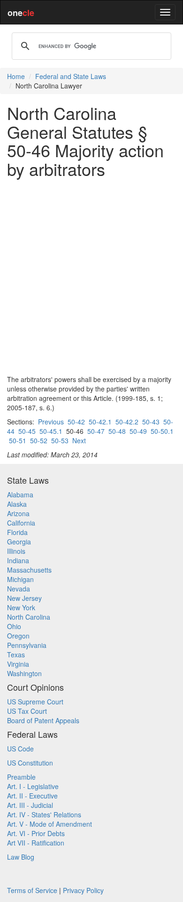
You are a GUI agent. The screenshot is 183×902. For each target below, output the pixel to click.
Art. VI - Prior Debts (36, 833)
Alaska (17, 504)
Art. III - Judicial (30, 805)
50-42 (76, 421)
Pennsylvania (26, 645)
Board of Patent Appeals (43, 720)
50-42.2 (126, 421)
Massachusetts (29, 570)
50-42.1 (100, 421)
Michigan (20, 579)
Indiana (18, 560)
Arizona (18, 513)
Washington (24, 673)
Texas (16, 654)
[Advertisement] (91, 276)
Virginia (18, 664)
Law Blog (20, 857)
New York (21, 607)
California (21, 522)
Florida (17, 532)
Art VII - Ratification (35, 842)
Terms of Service (32, 890)
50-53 (60, 440)
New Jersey (24, 598)
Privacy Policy (83, 890)
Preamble (21, 777)
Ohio (14, 626)
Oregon (18, 635)
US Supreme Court (35, 701)
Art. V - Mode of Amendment (49, 824)
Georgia (19, 541)
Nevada (18, 588)
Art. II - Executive (32, 795)
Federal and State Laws (70, 76)
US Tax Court (27, 711)
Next (79, 440)
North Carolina (28, 617)
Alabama (20, 494)
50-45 (27, 431)
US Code (20, 748)
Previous (51, 421)
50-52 (38, 440)
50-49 (138, 431)
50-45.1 (50, 431)
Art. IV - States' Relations (44, 814)
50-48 (117, 431)
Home (16, 76)
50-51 (17, 440)
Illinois (16, 551)
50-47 (96, 431)
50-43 (151, 421)
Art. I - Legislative (33, 786)
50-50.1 (162, 431)
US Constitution (30, 762)
